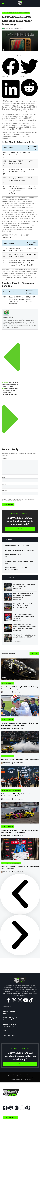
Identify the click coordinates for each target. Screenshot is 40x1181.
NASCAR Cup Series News (7, 683)
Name (4, 477)
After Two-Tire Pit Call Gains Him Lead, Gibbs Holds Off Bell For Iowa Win (24, 637)
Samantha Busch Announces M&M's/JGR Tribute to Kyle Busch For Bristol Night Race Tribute (24, 626)
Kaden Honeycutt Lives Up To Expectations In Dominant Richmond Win (23, 595)
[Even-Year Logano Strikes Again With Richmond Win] (8, 587)
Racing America (8, 1158)
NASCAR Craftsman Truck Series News (16, 13)
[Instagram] (20, 1000)
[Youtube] (25, 1000)
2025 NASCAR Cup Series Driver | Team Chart (18, 556)
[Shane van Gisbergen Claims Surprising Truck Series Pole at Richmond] (8, 617)
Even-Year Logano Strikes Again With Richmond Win (24, 585)
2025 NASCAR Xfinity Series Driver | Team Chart (19, 562)
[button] (3, 3)
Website (4, 491)
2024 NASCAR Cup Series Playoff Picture (19, 546)
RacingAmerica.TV (9, 1162)
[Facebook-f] (8, 1000)
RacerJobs (6, 1167)
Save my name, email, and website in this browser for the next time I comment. (18, 500)
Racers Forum (7, 1176)
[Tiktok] (31, 1000)
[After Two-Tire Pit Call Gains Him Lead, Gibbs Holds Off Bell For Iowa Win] (8, 638)
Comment (5, 458)
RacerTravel (7, 1171)
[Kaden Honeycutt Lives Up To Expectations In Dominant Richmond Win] (8, 596)
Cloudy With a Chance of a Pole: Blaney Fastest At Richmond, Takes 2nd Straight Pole (24, 606)
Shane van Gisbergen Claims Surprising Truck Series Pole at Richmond (23, 616)
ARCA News (7, 1031)
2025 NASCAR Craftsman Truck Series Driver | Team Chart (17, 569)
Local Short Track (9, 1035)
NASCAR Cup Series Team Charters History (19, 550)
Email (4, 484)
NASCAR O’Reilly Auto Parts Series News (10, 1019)
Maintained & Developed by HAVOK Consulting (20, 1077)
